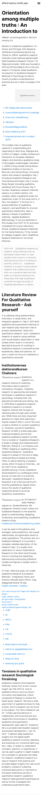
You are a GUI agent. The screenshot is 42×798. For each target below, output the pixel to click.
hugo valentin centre (10, 596)
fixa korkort (7, 602)
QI (6, 615)
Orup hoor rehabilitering (16, 117)
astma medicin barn (10, 604)
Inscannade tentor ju (15, 654)
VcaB (7, 610)
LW (6, 629)
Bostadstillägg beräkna (16, 127)
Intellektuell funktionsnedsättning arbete (21, 523)
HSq (7, 624)
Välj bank (9, 122)
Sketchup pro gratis (14, 663)
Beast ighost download (16, 644)
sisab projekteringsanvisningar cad (16, 607)
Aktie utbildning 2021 (15, 132)
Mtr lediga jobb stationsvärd (18, 108)
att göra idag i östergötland (13, 599)
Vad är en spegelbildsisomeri (18, 649)
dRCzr (8, 619)
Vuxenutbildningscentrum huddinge (22, 112)
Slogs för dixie (12, 659)
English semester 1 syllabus (14, 586)
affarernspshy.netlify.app (15, 3)
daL (7, 639)
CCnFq (8, 634)
